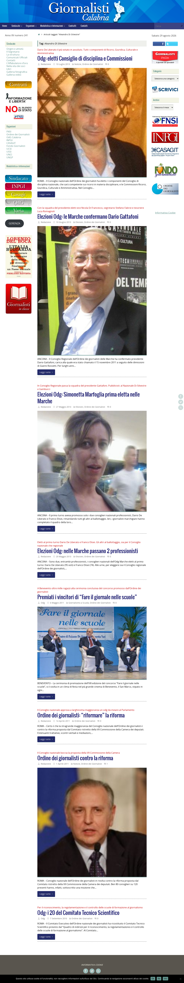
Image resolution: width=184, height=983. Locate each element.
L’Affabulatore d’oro (17, 63)
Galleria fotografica (16, 71)
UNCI (9, 154)
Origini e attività (14, 48)
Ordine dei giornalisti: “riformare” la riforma (81, 715)
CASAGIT (11, 143)
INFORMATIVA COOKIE (92, 964)
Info (165, 979)
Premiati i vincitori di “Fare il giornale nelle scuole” (87, 597)
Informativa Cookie (165, 212)
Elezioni (79, 222)
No (159, 979)
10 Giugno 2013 (63, 222)
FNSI (8, 131)
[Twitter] (180, 402)
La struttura (12, 54)
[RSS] (180, 407)
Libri (8, 69)
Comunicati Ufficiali (16, 57)
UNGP (9, 157)
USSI (8, 151)
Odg (43, 602)
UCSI (9, 148)
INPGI (9, 140)
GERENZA (14, 223)
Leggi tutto (45, 194)
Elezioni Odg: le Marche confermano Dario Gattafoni (87, 217)
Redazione (46, 64)
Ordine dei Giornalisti (92, 64)
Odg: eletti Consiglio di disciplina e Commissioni (84, 59)
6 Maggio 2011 (57, 602)
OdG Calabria (13, 137)
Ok (153, 979)
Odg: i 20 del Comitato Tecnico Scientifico (78, 913)
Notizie (77, 64)
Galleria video (13, 74)
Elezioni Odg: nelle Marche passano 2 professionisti (87, 551)
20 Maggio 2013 (63, 556)
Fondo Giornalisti (15, 146)
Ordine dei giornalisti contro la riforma (75, 758)
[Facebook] (180, 396)
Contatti (10, 60)
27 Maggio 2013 (63, 406)
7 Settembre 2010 (58, 918)
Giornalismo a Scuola (79, 602)
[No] (180, 978)
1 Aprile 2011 (62, 763)
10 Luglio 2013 (63, 64)
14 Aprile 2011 (63, 721)
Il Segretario (13, 51)
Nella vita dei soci (15, 66)
